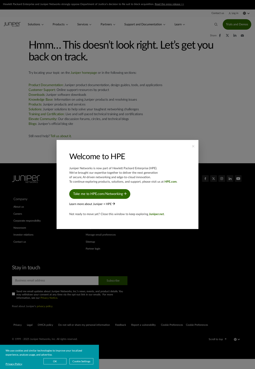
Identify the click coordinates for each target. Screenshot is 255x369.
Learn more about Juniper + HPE (90, 204)
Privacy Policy (14, 363)
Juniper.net (156, 214)
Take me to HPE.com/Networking (98, 194)
